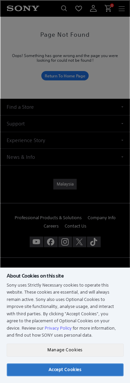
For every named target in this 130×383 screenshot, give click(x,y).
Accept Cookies (65, 369)
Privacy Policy (58, 328)
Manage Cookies (64, 350)
